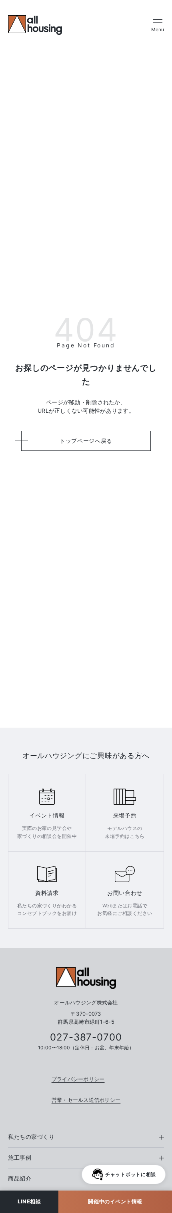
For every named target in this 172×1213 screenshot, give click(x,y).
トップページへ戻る (86, 440)
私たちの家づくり (31, 1136)
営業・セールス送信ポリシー (86, 1100)
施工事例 (19, 1157)
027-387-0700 (86, 1037)
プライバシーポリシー (78, 1079)
